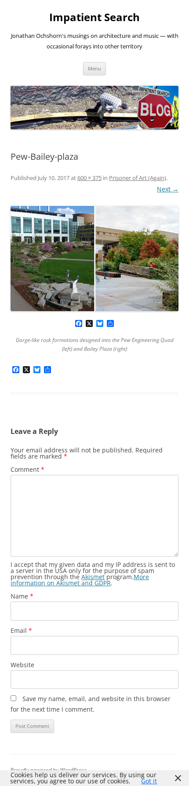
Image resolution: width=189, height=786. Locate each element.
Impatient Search (94, 17)
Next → (167, 189)
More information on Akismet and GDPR (80, 580)
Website (22, 665)
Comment (27, 469)
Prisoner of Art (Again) (137, 178)
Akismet (93, 577)
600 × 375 (89, 178)
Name (22, 596)
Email (21, 630)
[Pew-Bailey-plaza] (94, 258)
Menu (94, 68)
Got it (149, 781)
